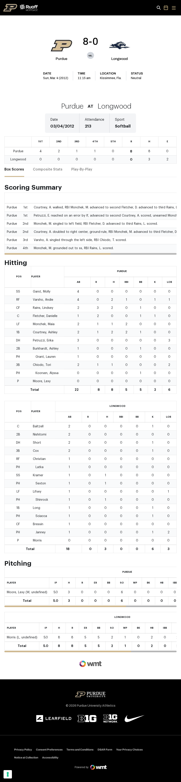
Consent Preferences (49, 749)
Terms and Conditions (80, 749)
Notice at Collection (26, 757)
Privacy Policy (23, 749)
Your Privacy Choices (129, 749)
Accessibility (50, 757)
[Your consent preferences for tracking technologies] (8, 774)
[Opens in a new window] (54, 718)
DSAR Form (105, 749)
